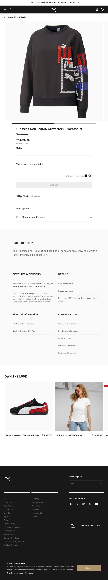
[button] (6, 9)
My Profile (8, 516)
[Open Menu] (6, 9)
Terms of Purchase (11, 538)
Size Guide (8, 513)
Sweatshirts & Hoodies (17, 17)
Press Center (36, 506)
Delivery (7, 520)
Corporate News (38, 502)
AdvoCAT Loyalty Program (14, 541)
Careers (34, 516)
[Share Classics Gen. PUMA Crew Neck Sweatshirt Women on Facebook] (86, 176)
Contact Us (8, 509)
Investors (35, 509)
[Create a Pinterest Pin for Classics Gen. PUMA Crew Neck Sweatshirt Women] (90, 176)
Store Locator (9, 502)
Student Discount (11, 545)
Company (35, 499)
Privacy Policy (9, 531)
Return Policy (9, 523)
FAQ (5, 499)
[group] (29, 411)
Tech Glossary (9, 506)
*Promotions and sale (12, 527)
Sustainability (37, 513)
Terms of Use (9, 534)
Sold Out (54, 185)
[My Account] (97, 9)
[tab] (33, 123)
